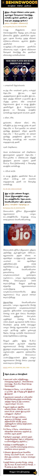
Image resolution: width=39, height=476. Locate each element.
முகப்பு (7, 23)
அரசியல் (27, 6)
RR (6, 189)
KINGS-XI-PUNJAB (16, 189)
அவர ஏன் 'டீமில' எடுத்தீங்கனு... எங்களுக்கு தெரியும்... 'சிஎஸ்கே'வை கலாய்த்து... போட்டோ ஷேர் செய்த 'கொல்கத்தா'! (19, 382)
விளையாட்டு (23, 23)
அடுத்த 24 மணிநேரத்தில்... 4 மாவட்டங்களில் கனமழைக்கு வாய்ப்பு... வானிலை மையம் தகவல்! (20, 447)
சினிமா (20, 6)
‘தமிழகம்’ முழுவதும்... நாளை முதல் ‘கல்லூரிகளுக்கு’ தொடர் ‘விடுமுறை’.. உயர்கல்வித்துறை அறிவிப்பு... (19, 439)
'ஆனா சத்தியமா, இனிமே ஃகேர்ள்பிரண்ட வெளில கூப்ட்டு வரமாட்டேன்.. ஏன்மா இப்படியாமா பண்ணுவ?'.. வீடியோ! (17, 410)
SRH (9, 189)
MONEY (5, 367)
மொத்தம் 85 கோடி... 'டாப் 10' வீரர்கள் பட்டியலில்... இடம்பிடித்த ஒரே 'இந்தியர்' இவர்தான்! (20, 391)
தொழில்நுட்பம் (24, 204)
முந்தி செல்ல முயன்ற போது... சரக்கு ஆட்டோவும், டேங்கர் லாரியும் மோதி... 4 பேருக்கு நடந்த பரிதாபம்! (20, 464)
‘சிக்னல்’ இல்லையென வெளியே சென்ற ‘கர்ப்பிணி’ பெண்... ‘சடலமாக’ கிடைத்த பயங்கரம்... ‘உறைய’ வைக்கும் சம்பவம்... (20, 455)
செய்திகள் (12, 6)
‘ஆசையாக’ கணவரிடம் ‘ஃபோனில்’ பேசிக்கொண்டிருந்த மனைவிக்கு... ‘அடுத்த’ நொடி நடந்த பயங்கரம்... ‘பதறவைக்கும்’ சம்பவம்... (19, 400)
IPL (4, 189)
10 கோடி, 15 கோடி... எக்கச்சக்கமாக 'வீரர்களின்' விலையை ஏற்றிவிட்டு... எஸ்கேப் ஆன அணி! (18, 431)
